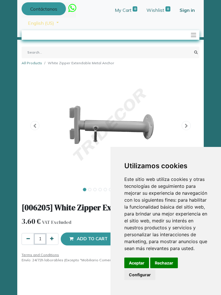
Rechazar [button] (164, 262)
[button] (35, 125)
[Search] (196, 52)
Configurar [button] (140, 274)
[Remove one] (28, 239)
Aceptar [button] (136, 262)
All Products (32, 63)
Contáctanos (43, 9)
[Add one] (51, 239)
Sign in (187, 10)
